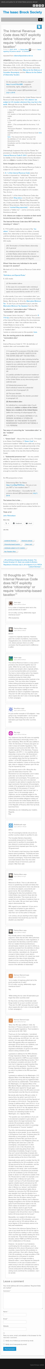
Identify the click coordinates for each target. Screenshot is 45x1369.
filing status (18, 198)
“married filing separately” (19, 207)
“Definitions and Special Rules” (14, 275)
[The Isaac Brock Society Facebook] (37, 5)
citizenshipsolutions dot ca (23, 55)
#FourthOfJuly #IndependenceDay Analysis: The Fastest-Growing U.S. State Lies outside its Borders (20, 561)
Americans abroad (27, 541)
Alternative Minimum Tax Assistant (15, 306)
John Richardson (9, 515)
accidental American (10, 541)
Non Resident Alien (10, 551)
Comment (7, 1291)
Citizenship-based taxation (12, 544)
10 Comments (26, 51)
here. (35, 332)
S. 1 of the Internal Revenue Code (17, 173)
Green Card (29, 441)
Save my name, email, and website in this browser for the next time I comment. (22, 1336)
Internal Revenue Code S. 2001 (15, 155)
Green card (28, 544)
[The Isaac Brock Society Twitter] (43, 5)
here (40, 133)
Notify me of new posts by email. (16, 1344)
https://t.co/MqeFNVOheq (15, 485)
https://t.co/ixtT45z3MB (14, 84)
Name (5, 1312)
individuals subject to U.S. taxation (14, 548)
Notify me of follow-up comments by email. (20, 1341)
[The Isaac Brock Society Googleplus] (34, 5)
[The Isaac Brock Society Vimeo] (40, 5)
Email (5, 1319)
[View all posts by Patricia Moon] (30, 49)
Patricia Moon (24, 49)
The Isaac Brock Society (22, 12)
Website (6, 1326)
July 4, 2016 (10, 92)
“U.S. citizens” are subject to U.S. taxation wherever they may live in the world (22, 101)
